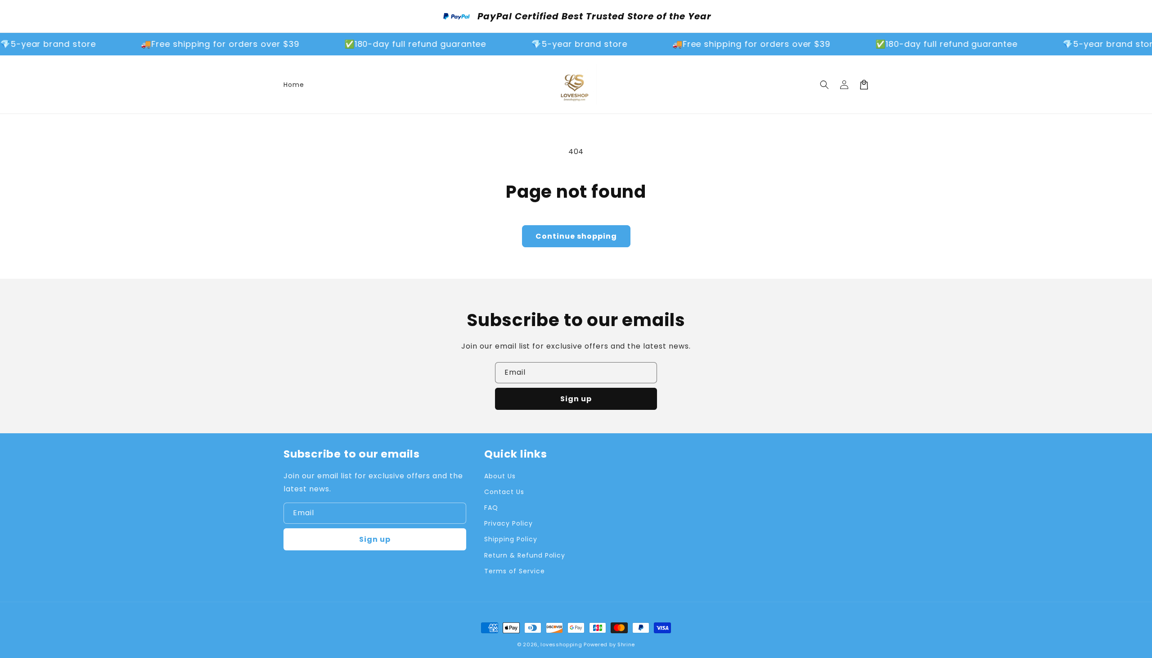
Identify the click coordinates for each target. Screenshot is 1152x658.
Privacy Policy (508, 523)
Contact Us (504, 491)
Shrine (626, 644)
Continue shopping (576, 236)
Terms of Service (514, 571)
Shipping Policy (510, 539)
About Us (500, 476)
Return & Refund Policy (524, 555)
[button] (824, 85)
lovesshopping (561, 644)
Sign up (576, 399)
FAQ (491, 507)
